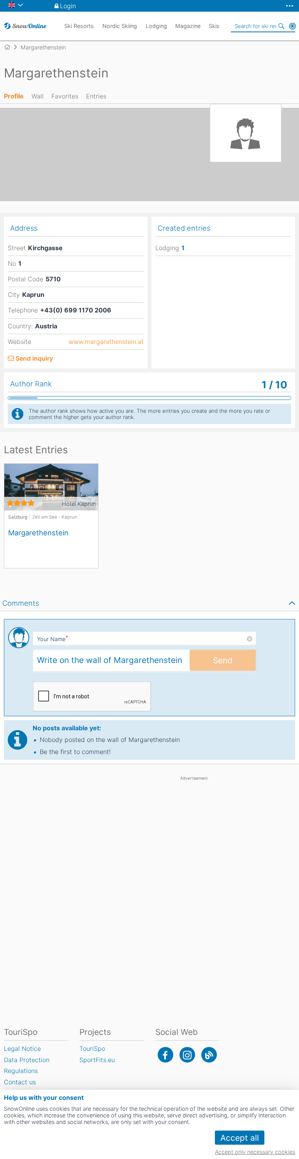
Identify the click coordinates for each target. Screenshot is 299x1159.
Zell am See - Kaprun (54, 517)
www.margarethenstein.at (106, 341)
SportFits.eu (97, 1060)
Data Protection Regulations (26, 1065)
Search (281, 26)
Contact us (20, 1082)
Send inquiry (34, 358)
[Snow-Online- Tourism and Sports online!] (10, 47)
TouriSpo (92, 1048)
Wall (38, 96)
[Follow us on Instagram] (187, 1055)
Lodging (156, 26)
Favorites (64, 96)
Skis (214, 26)
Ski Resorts (79, 26)
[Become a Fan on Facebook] (165, 1055)
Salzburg (17, 517)
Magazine (188, 26)
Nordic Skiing (119, 26)
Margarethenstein (38, 532)
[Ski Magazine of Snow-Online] (209, 1055)
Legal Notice (22, 1048)
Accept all (239, 1138)
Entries (96, 96)
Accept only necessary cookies (255, 1151)
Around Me (292, 26)
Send (222, 660)
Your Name (52, 639)
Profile (14, 96)
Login (68, 6)
